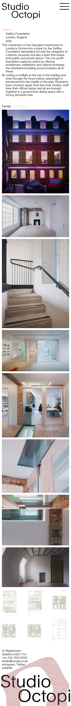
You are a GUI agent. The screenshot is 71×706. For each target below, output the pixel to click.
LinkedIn (7, 667)
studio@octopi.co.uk (14, 661)
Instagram (8, 664)
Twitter (20, 664)
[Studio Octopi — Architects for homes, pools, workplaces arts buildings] (21, 9)
